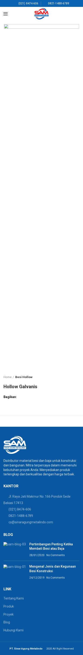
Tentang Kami (13, 598)
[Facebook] (21, 397)
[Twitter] (26, 397)
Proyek (8, 614)
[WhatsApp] (42, 397)
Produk (8, 606)
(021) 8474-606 (20, 509)
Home (7, 377)
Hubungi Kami (13, 630)
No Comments (55, 555)
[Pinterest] (32, 397)
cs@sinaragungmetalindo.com (31, 522)
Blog (6, 622)
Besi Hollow (24, 377)
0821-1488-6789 (21, 516)
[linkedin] (37, 397)
